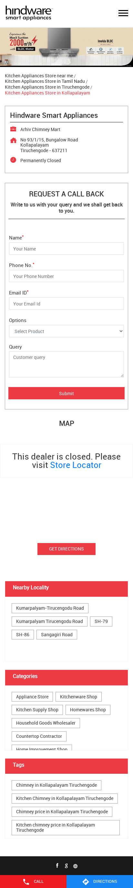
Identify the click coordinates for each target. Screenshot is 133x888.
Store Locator (75, 465)
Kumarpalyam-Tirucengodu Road (50, 608)
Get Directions (66, 549)
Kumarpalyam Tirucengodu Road (49, 621)
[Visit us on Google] (66, 865)
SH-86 (22, 635)
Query (15, 347)
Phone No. (22, 264)
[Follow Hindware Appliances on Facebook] (57, 865)
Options (17, 320)
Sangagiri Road (57, 635)
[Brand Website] (75, 865)
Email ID (19, 292)
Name (16, 237)
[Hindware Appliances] (29, 14)
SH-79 (101, 621)
